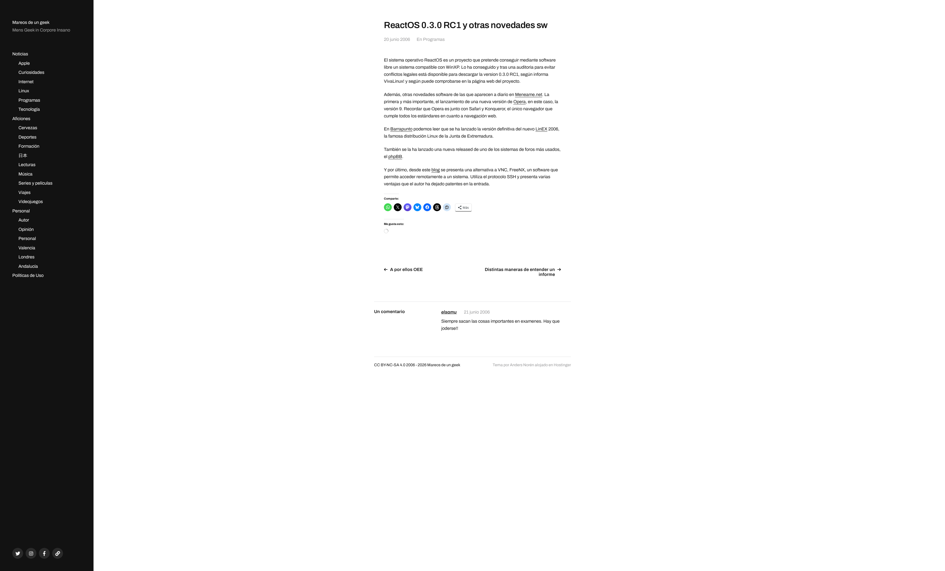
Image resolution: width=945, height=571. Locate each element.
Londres (26, 256)
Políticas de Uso (28, 275)
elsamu (449, 312)
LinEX (541, 129)
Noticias (20, 53)
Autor (23, 220)
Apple (24, 63)
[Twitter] (17, 553)
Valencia (26, 247)
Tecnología (29, 109)
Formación (28, 146)
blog (435, 169)
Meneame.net (528, 94)
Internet (25, 81)
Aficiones (21, 118)
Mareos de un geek (30, 22)
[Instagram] (31, 553)
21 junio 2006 (477, 312)
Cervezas (27, 127)
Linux (23, 90)
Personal (21, 210)
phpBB (395, 156)
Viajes (24, 192)
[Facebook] (44, 553)
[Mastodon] (57, 553)
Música (25, 174)
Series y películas (35, 183)
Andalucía (28, 266)
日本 (22, 155)
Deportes (27, 137)
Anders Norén (522, 365)
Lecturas (26, 164)
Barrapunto (401, 129)
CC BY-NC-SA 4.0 (389, 365)
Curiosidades (31, 72)
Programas (29, 100)
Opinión (26, 229)
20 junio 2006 (397, 39)
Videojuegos (30, 201)
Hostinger (562, 365)
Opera (519, 101)
